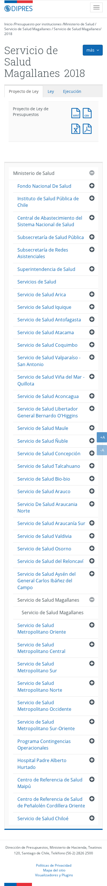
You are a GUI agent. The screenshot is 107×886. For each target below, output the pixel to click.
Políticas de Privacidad (53, 865)
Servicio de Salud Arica (41, 294)
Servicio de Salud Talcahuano (48, 466)
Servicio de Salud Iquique (44, 307)
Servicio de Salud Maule (42, 428)
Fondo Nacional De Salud (44, 186)
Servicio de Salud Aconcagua (48, 396)
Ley (51, 91)
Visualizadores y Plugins (54, 875)
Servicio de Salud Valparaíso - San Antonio (48, 360)
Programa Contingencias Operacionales (44, 744)
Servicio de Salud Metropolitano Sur (37, 667)
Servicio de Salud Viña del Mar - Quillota (50, 380)
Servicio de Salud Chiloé (42, 818)
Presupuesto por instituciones (38, 24)
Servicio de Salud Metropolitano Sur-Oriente (46, 725)
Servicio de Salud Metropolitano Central (41, 648)
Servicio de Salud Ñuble (42, 441)
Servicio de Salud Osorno (44, 549)
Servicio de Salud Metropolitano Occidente (44, 705)
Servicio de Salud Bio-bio (43, 479)
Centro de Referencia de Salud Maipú (49, 783)
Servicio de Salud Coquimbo (47, 345)
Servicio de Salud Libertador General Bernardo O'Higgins (47, 412)
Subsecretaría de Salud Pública (50, 237)
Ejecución (72, 91)
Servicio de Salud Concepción (48, 453)
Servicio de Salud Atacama (45, 332)
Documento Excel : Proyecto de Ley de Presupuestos (77, 128)
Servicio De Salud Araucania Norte (47, 507)
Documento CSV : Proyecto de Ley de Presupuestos (88, 112)
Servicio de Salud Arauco (43, 491)
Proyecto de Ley (24, 91)
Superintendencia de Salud (46, 269)
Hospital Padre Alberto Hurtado (41, 763)
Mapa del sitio (54, 870)
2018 (8, 33)
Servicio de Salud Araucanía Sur (51, 523)
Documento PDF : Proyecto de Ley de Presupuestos (88, 128)
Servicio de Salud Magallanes (27, 28)
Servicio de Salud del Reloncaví (50, 561)
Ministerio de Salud (79, 24)
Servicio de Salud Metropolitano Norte (39, 686)
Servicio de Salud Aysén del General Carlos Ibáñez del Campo (46, 581)
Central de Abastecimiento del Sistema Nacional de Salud (49, 221)
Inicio (8, 24)
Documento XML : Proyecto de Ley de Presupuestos (77, 112)
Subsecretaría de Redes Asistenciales (42, 253)
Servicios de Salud (36, 282)
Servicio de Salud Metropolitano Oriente (41, 628)
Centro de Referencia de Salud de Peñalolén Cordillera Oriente (51, 802)
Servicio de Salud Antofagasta (49, 320)
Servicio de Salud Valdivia (44, 536)
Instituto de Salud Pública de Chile (48, 201)
